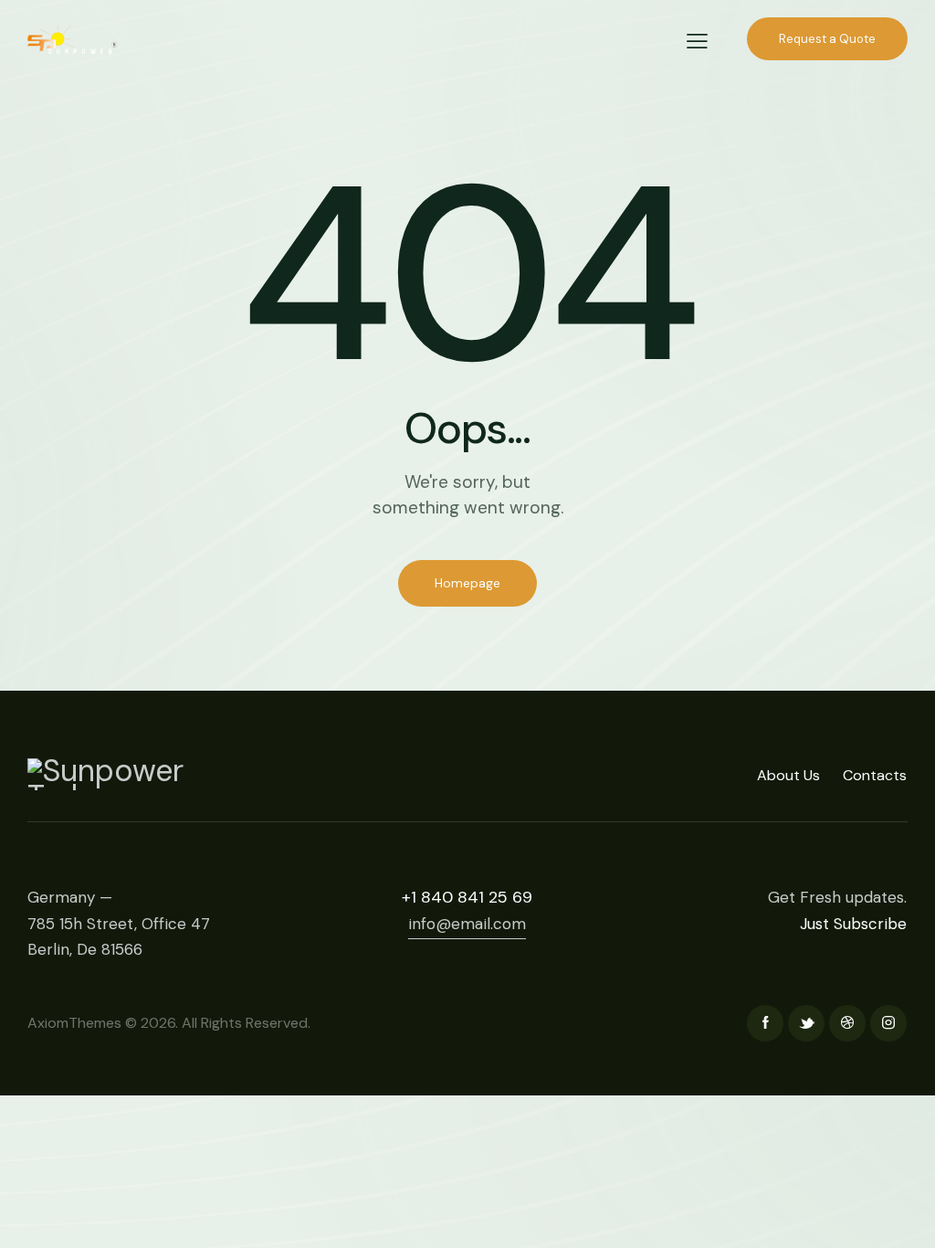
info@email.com (467, 924)
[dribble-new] (847, 1023)
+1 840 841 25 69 (467, 897)
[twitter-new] (806, 1023)
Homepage (467, 583)
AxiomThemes (74, 1022)
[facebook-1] (765, 1023)
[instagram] (888, 1023)
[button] (697, 41)
